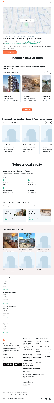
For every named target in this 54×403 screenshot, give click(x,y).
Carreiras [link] (38, 357)
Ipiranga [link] (4, 326)
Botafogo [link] (5, 310)
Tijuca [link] (4, 315)
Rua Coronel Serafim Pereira (17, 43)
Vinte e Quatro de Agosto (31, 43)
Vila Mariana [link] (5, 281)
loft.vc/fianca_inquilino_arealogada (32, 357)
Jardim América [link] (6, 329)
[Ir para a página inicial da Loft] (4, 2)
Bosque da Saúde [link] (6, 297)
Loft (3, 36)
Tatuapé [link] (4, 286)
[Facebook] (50, 399)
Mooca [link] (4, 296)
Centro (18, 36)
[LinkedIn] (46, 399)
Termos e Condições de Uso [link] (10, 394)
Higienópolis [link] (5, 299)
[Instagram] (42, 399)
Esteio (14, 36)
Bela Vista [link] (5, 284)
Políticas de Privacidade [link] (21, 392)
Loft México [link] (39, 366)
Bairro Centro (28, 41)
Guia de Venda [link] (47, 349)
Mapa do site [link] (47, 353)
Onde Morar (8, 36)
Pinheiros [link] (5, 280)
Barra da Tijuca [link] (6, 313)
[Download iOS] (18, 364)
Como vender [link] (39, 346)
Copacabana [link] (5, 308)
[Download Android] (8, 364)
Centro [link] (4, 312)
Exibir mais (5, 289)
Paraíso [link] (4, 328)
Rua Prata (6, 43)
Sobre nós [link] (38, 354)
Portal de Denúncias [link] (8, 392)
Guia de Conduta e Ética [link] (25, 394)
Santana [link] (4, 294)
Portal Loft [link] (46, 341)
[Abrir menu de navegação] (50, 2)
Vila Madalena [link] (6, 301)
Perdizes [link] (4, 283)
